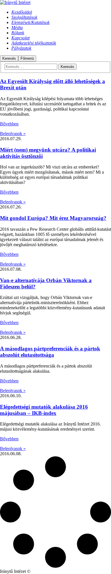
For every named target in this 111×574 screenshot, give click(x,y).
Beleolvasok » (13, 133)
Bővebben (9, 123)
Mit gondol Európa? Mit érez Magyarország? (53, 218)
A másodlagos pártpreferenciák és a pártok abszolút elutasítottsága (50, 352)
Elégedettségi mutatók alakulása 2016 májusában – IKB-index (44, 410)
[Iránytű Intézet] (15, 2)
